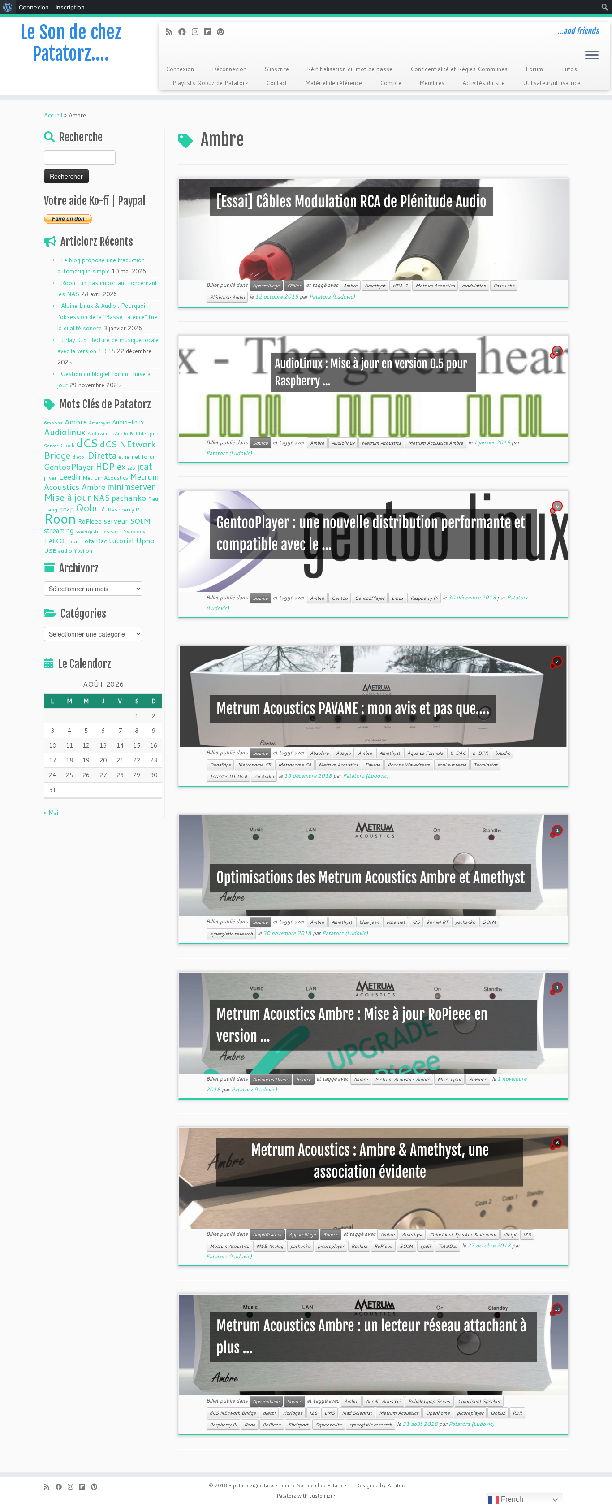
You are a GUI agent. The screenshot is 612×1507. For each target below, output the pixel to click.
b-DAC (457, 753)
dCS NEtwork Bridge (233, 1413)
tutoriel (121, 540)
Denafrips (220, 765)
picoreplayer (331, 1246)
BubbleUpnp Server (429, 1401)
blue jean (369, 922)
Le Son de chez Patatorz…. (70, 43)
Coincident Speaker (479, 1401)
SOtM (140, 520)
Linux (397, 598)
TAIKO (54, 541)
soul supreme (451, 765)
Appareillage (266, 285)
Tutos (569, 69)
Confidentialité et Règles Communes (459, 69)
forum (150, 456)
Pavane (372, 765)
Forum (534, 69)
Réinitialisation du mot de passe (349, 69)
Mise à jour (67, 497)
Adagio (343, 753)
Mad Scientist (357, 1413)
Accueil (53, 115)
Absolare (319, 753)
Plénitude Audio (227, 297)
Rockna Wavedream (409, 765)
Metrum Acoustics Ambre (101, 482)
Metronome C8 (294, 765)
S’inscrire (276, 69)
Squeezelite (328, 1424)
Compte (390, 83)
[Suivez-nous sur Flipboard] (210, 31)
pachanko (129, 497)
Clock (67, 445)
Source (260, 443)
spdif (425, 1246)
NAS (101, 497)
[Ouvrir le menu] (592, 55)
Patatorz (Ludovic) (332, 296)
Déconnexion (229, 69)
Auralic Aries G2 (383, 1401)
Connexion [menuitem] (34, 7)
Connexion (180, 69)
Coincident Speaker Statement (463, 1234)
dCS (87, 443)
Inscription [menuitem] (70, 7)
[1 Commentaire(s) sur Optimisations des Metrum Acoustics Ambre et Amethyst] (558, 839)
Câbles (294, 285)
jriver (50, 477)
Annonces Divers (271, 1079)
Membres (431, 83)
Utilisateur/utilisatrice (551, 83)
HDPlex (110, 466)
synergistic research (98, 531)
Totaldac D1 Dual (228, 776)
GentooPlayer (69, 466)
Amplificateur (267, 1234)
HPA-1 (400, 285)
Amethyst (99, 422)
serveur (115, 520)
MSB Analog (269, 1246)
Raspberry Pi (124, 509)
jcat (144, 466)
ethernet (129, 456)
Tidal (72, 541)
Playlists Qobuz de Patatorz (210, 83)
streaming (58, 530)
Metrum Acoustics (105, 477)
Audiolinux (65, 432)
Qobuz (91, 508)
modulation (474, 285)
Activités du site (483, 83)
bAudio (120, 433)
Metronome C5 (254, 765)
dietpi (79, 456)
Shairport (298, 1424)
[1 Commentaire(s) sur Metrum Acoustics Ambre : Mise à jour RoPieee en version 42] (558, 996)
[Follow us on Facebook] (185, 31)
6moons (53, 422)
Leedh (70, 476)
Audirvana (98, 433)
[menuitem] (8, 7)
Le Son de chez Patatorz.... (321, 1485)
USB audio (58, 550)
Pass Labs (503, 285)
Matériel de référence (333, 83)
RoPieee (90, 521)
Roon (60, 518)
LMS (329, 1413)
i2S (131, 467)
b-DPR (480, 753)
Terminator (485, 765)
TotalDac (93, 541)
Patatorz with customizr (304, 1495)
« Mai (51, 813)
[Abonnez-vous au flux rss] (172, 31)
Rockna (359, 1246)
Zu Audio (264, 776)
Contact (276, 83)
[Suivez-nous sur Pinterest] (223, 31)
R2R (517, 1413)
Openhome (438, 1413)
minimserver (131, 487)
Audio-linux (128, 422)
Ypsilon (83, 550)
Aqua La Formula (425, 753)
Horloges (292, 1413)
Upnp (145, 540)
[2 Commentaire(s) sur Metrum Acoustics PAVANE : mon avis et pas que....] (558, 670)
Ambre (76, 421)
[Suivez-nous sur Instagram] (198, 31)
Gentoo (340, 598)
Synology (135, 531)
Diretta (101, 455)
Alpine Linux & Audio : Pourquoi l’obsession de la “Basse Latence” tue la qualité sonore (107, 317)
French (511, 1499)
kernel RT (437, 922)
